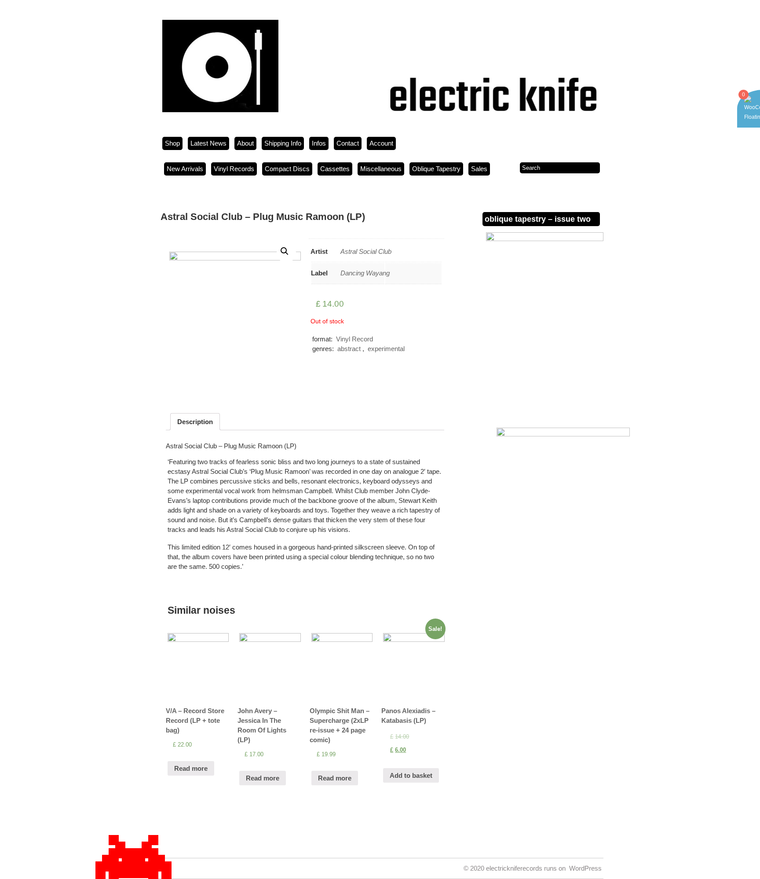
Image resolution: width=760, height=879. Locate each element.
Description (195, 421)
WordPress (585, 868)
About (245, 143)
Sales (479, 168)
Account (381, 143)
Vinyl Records (234, 168)
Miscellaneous (381, 168)
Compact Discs (287, 168)
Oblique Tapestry (436, 168)
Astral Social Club (365, 251)
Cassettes (335, 168)
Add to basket (411, 775)
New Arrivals (185, 168)
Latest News (208, 143)
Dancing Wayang (365, 273)
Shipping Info (282, 143)
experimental (386, 348)
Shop (172, 143)
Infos (319, 143)
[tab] (195, 421)
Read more (191, 768)
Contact (347, 143)
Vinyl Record (354, 339)
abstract (349, 348)
